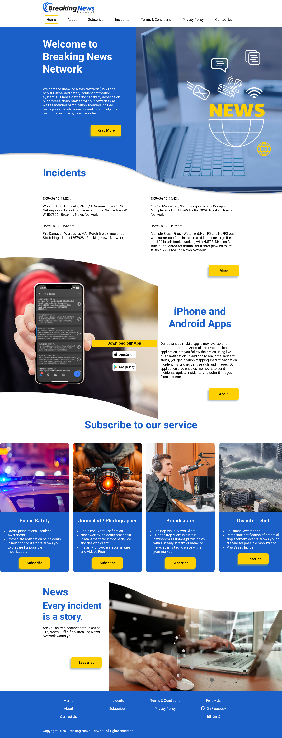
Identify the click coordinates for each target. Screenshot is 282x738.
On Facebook (216, 708)
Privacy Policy (193, 19)
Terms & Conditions (156, 19)
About (72, 19)
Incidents (122, 19)
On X (216, 717)
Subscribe (96, 19)
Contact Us (223, 19)
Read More (106, 130)
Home (51, 19)
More (224, 271)
